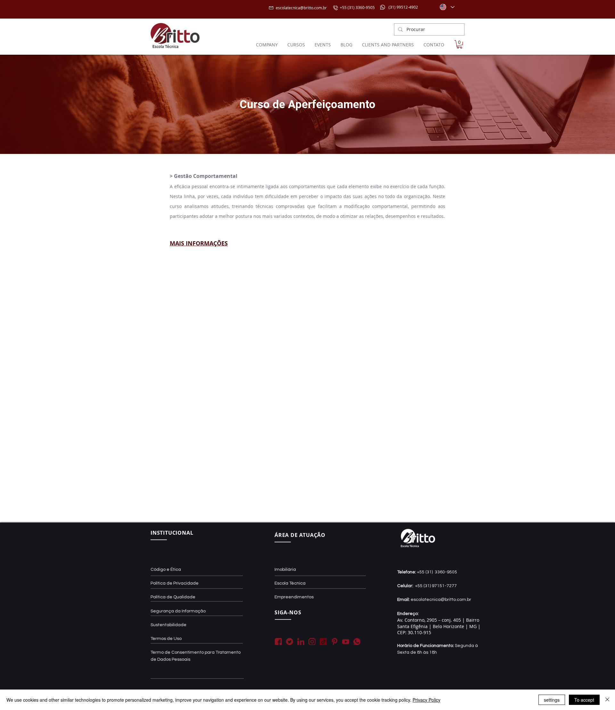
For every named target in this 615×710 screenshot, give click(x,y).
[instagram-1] (312, 641)
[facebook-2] (278, 641)
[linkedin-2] (300, 641)
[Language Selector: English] (446, 7)
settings (552, 700)
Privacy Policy (426, 700)
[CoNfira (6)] (323, 641)
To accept (584, 700)
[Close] (607, 700)
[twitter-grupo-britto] (289, 641)
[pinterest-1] (334, 641)
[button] (459, 44)
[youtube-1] (345, 641)
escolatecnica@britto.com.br (301, 7)
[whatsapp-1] (356, 641)
